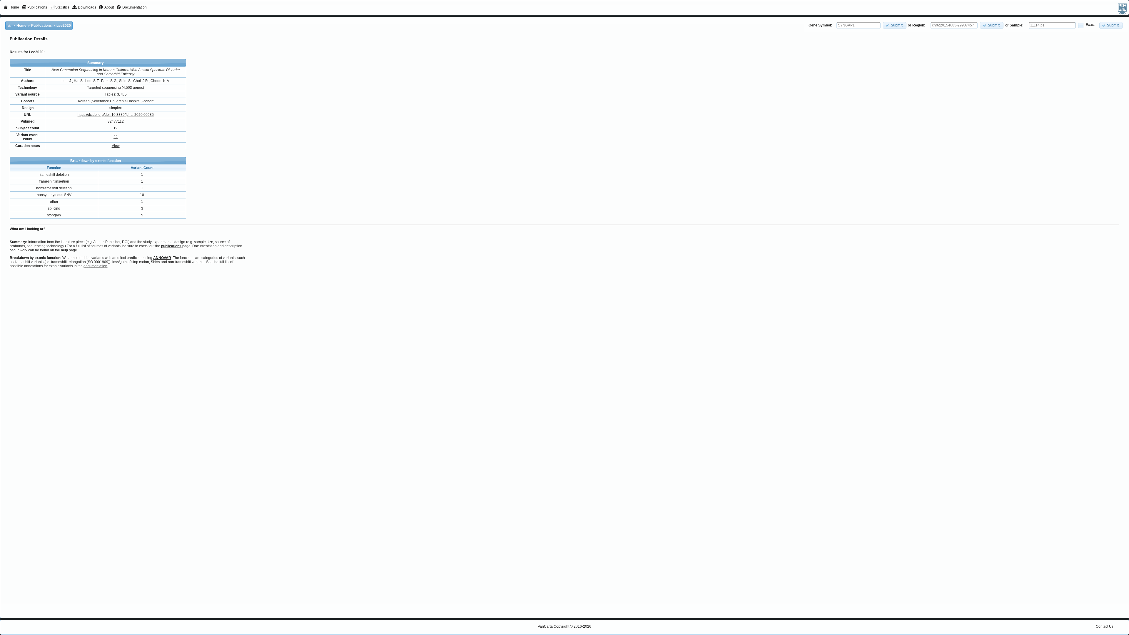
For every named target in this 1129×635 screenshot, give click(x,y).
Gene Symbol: (820, 25)
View (116, 146)
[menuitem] (11, 8)
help (64, 250)
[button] (894, 25)
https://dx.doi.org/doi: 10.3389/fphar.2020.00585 (116, 115)
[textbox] (858, 25)
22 (115, 137)
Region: (918, 25)
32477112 (116, 121)
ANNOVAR (162, 258)
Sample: (1016, 25)
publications (171, 246)
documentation (95, 266)
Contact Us (1104, 626)
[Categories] (9, 25)
